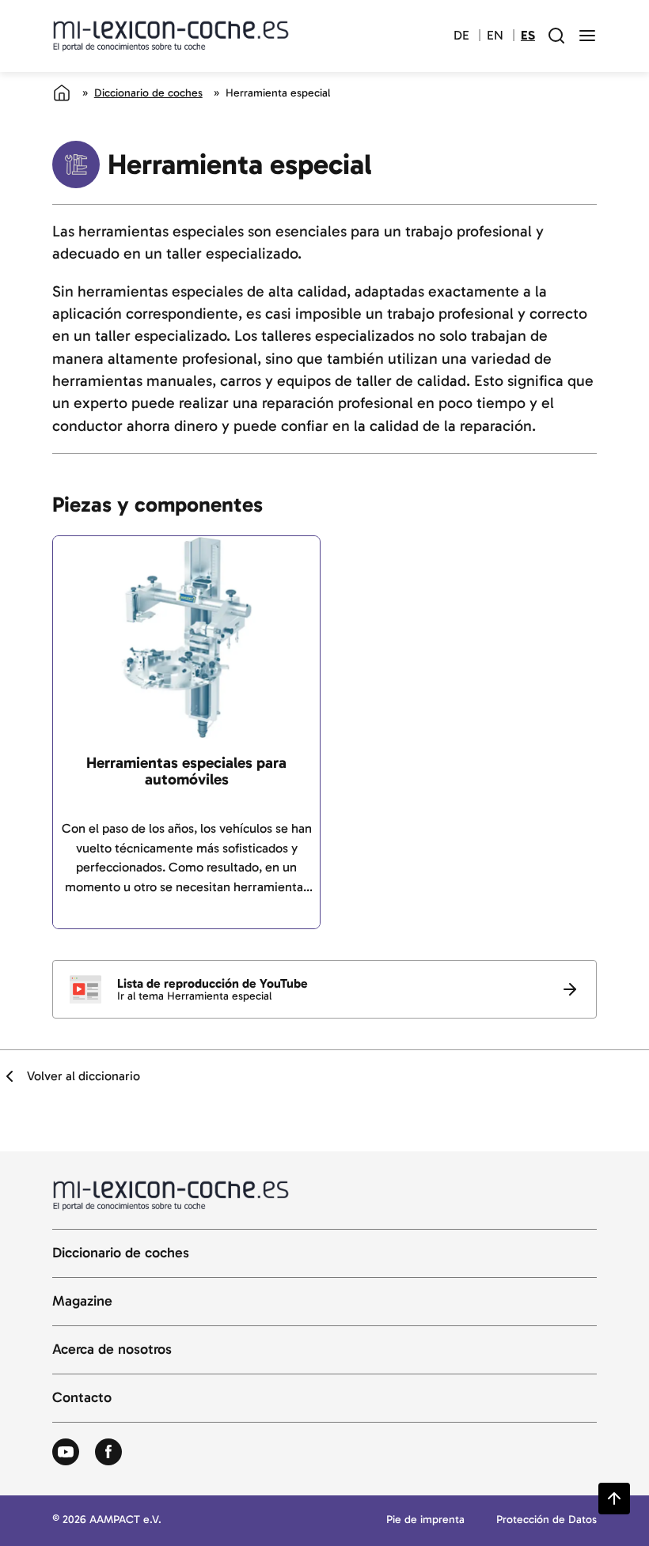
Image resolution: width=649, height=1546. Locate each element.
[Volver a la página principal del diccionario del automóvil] (171, 35)
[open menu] (587, 35)
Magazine (82, 1302)
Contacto (82, 1398)
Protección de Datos (546, 1520)
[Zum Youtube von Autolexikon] (65, 1452)
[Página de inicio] (61, 92)
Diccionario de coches (148, 93)
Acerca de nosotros (112, 1350)
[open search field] (556, 35)
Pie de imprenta (425, 1520)
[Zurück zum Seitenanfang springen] (614, 1498)
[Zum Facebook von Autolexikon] (108, 1452)
